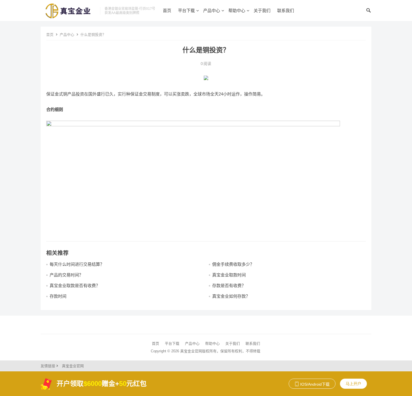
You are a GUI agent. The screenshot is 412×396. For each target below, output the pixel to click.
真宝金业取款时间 (229, 274)
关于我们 (262, 10)
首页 (167, 10)
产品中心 (211, 10)
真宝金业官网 (73, 366)
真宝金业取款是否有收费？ (75, 285)
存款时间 (58, 296)
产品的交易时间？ (66, 274)
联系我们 (285, 10)
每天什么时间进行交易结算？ (77, 264)
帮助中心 (236, 10)
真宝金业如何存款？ (231, 296)
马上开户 (353, 383)
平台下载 (186, 10)
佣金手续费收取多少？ (233, 264)
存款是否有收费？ (229, 285)
